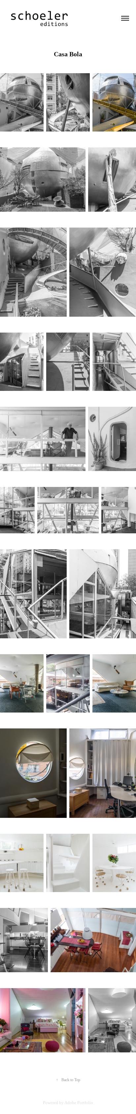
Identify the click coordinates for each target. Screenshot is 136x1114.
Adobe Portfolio (78, 1102)
